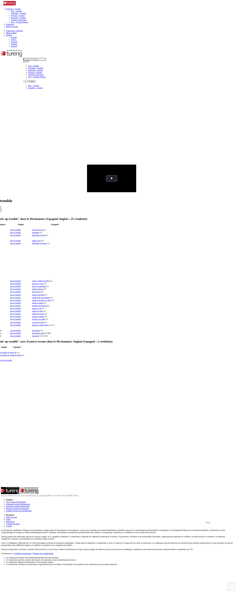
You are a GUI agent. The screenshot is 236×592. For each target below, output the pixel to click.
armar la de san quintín (41, 298)
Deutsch (14, 46)
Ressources (10, 522)
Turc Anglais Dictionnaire (16, 502)
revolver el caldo (38, 319)
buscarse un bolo (38, 235)
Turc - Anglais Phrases (19, 22)
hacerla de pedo (38, 333)
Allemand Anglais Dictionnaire (18, 504)
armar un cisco (37, 284)
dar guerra (36, 330)
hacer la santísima (39, 286)
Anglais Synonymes (18, 20)
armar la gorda (37, 303)
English (14, 37)
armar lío (13, 352)
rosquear (35, 336)
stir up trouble (15, 230)
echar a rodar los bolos (41, 281)
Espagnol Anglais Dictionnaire (18, 506)
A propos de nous (13, 524)
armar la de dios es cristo (41, 300)
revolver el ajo (37, 230)
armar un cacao (38, 314)
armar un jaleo (37, 311)
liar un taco (36, 292)
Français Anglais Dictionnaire (17, 509)
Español (14, 44)
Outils (8, 519)
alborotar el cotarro (39, 243)
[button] (13, 9)
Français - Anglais (18, 15)
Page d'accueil (11, 517)
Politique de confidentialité (43, 553)
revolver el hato (38, 322)
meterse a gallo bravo (40, 325)
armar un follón (38, 316)
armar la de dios (38, 295)
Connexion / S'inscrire (14, 31)
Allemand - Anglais (18, 13)
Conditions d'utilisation (22, 553)
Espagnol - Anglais (18, 18)
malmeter (35, 232)
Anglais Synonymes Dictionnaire (19, 511)
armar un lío (36, 308)
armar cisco (36, 241)
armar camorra (37, 289)
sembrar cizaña (15, 355)
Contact (9, 526)
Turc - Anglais (16, 11)
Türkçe (13, 40)
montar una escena (39, 306)
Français (14, 42)
